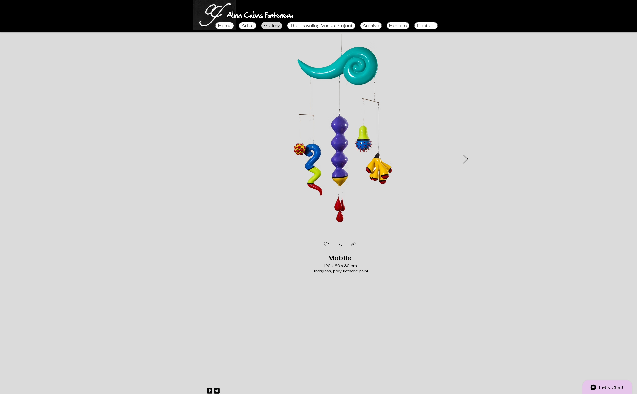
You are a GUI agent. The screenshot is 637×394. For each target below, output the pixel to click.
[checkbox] (326, 244)
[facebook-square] (209, 391)
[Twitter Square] (217, 391)
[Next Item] (465, 159)
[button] (340, 244)
